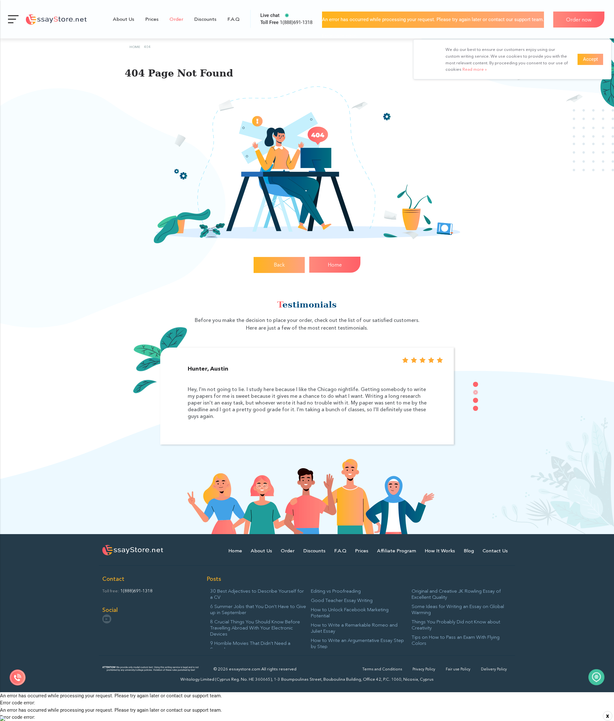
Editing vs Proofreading (336, 591)
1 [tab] (475, 384)
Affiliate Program (396, 551)
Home (335, 264)
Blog (469, 551)
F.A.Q (233, 19)
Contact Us (495, 551)
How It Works (440, 551)
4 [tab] (475, 408)
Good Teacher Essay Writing (342, 600)
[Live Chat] (596, 678)
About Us (123, 19)
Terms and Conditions (382, 669)
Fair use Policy (458, 669)
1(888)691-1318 (286, 22)
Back (279, 264)
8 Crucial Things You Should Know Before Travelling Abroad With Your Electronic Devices (255, 628)
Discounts (205, 19)
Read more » (474, 69)
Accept (590, 59)
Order (176, 19)
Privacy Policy (424, 669)
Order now (579, 19)
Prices (152, 19)
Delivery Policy (494, 669)
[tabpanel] (307, 396)
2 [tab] (475, 392)
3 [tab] (475, 400)
